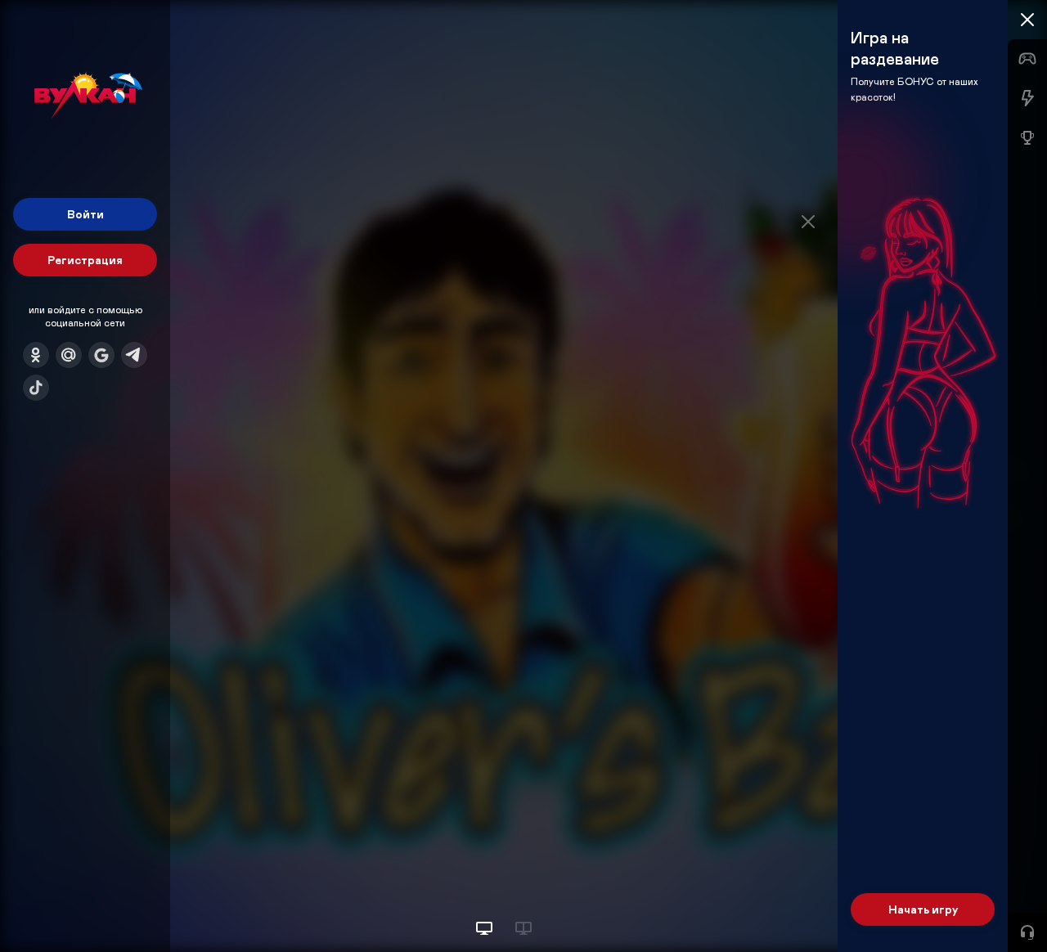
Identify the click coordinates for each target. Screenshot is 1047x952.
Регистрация (85, 259)
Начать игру (923, 909)
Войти (85, 214)
